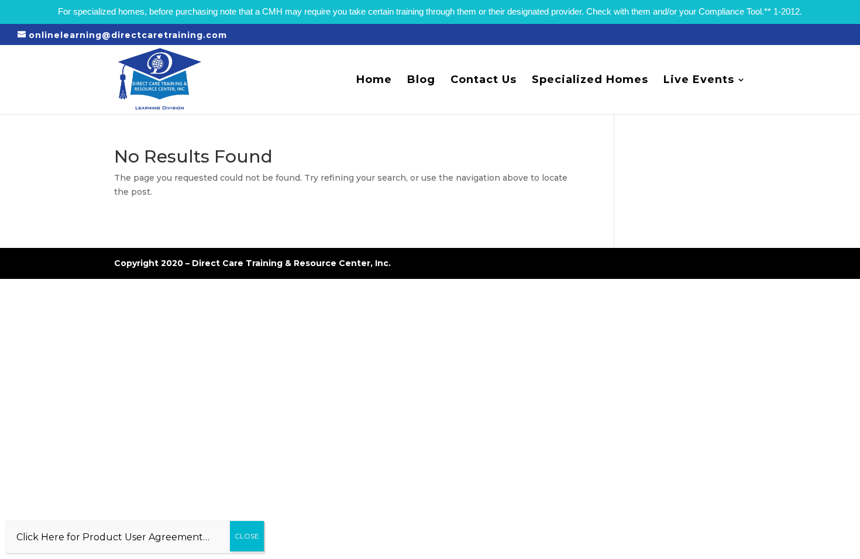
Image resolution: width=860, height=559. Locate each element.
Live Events (698, 80)
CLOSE (247, 536)
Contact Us (483, 80)
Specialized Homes (590, 80)
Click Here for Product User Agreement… (112, 537)
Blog (421, 80)
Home (374, 80)
